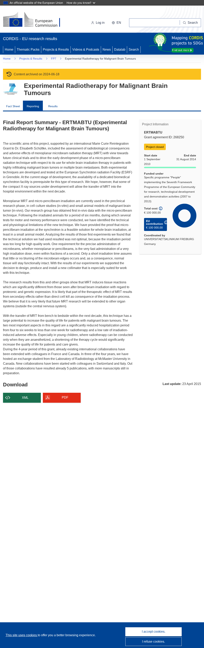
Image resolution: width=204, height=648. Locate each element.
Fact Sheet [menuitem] (13, 106)
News (107, 49)
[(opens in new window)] (35, 20)
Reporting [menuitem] (33, 106)
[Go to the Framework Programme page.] (10, 89)
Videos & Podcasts (85, 49)
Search (134, 49)
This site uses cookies (22, 635)
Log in (100, 22)
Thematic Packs (28, 49)
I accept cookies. (153, 631)
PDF (65, 397)
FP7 (53, 58)
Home (9, 49)
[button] (116, 22)
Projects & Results (56, 49)
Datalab (119, 49)
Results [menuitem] (53, 106)
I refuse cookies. (153, 641)
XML (25, 397)
